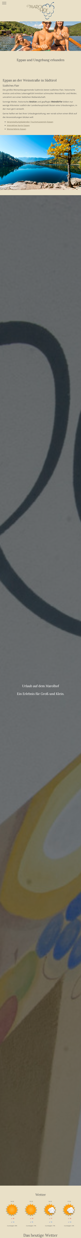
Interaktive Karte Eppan (18, 125)
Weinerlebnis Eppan (16, 129)
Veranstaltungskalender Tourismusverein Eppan (30, 121)
